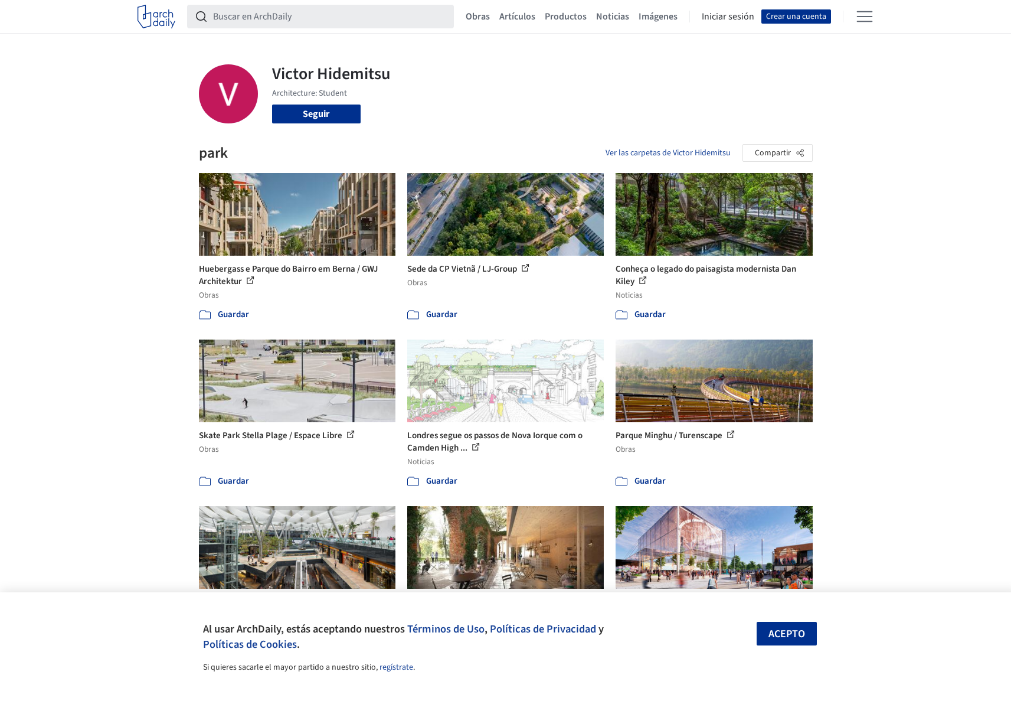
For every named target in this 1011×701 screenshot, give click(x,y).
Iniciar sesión (728, 16)
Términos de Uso (446, 629)
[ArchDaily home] (156, 16)
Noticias (612, 16)
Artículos (517, 16)
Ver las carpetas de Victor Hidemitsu (668, 153)
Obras (478, 16)
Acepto (786, 634)
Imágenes (658, 16)
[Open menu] (864, 16)
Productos (566, 16)
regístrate (396, 667)
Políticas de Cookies (250, 644)
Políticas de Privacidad (543, 629)
